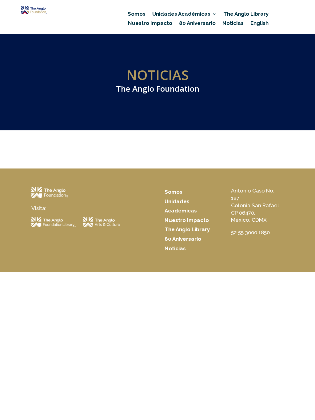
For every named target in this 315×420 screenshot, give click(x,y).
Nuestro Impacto (150, 23)
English (259, 23)
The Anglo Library (246, 14)
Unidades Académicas (181, 14)
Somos (137, 14)
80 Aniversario (197, 23)
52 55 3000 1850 (250, 232)
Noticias (233, 23)
